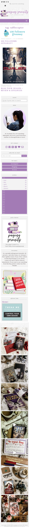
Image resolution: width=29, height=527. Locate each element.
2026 (4, 177)
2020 (4, 199)
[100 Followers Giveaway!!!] (14, 33)
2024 (4, 192)
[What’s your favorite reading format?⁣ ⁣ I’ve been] (14, 424)
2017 (4, 204)
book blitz (19, 85)
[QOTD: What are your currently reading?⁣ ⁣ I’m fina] (14, 508)
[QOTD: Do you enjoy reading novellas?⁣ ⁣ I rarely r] (14, 369)
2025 (4, 190)
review (9, 86)
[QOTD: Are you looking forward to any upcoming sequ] (14, 396)
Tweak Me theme (13, 526)
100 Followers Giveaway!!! (9, 42)
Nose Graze (22, 526)
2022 (4, 196)
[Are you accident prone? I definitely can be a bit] (14, 452)
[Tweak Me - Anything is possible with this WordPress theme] (12, 312)
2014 (4, 209)
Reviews (14, 169)
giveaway (20, 38)
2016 (4, 206)
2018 (4, 202)
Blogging (14, 167)
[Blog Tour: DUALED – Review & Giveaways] (14, 66)
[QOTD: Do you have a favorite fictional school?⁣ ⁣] (14, 341)
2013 (4, 211)
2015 (4, 207)
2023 (4, 194)
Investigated (14, 164)
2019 (4, 201)
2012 (4, 213)
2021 (4, 197)
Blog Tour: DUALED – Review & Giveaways (12, 89)
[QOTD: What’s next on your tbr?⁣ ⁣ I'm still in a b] (14, 480)
